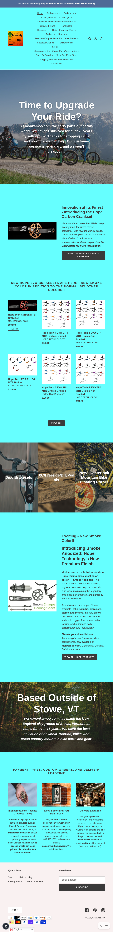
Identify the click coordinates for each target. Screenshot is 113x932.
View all (56, 423)
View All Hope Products (79, 657)
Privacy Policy (15, 881)
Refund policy (26, 877)
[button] (5, 926)
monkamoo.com (98, 918)
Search (11, 877)
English (17, 929)
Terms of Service (34, 881)
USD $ (14, 910)
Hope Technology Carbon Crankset (83, 255)
